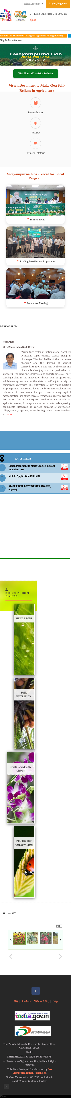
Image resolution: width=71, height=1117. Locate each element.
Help (55, 1001)
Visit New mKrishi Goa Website (35, 73)
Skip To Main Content (11, 40)
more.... (11, 414)
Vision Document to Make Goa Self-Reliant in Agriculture (37, 88)
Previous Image (10, 956)
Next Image (60, 956)
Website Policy (41, 1001)
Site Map (26, 1001)
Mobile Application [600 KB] (24, 476)
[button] (5, 59)
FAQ (16, 1001)
